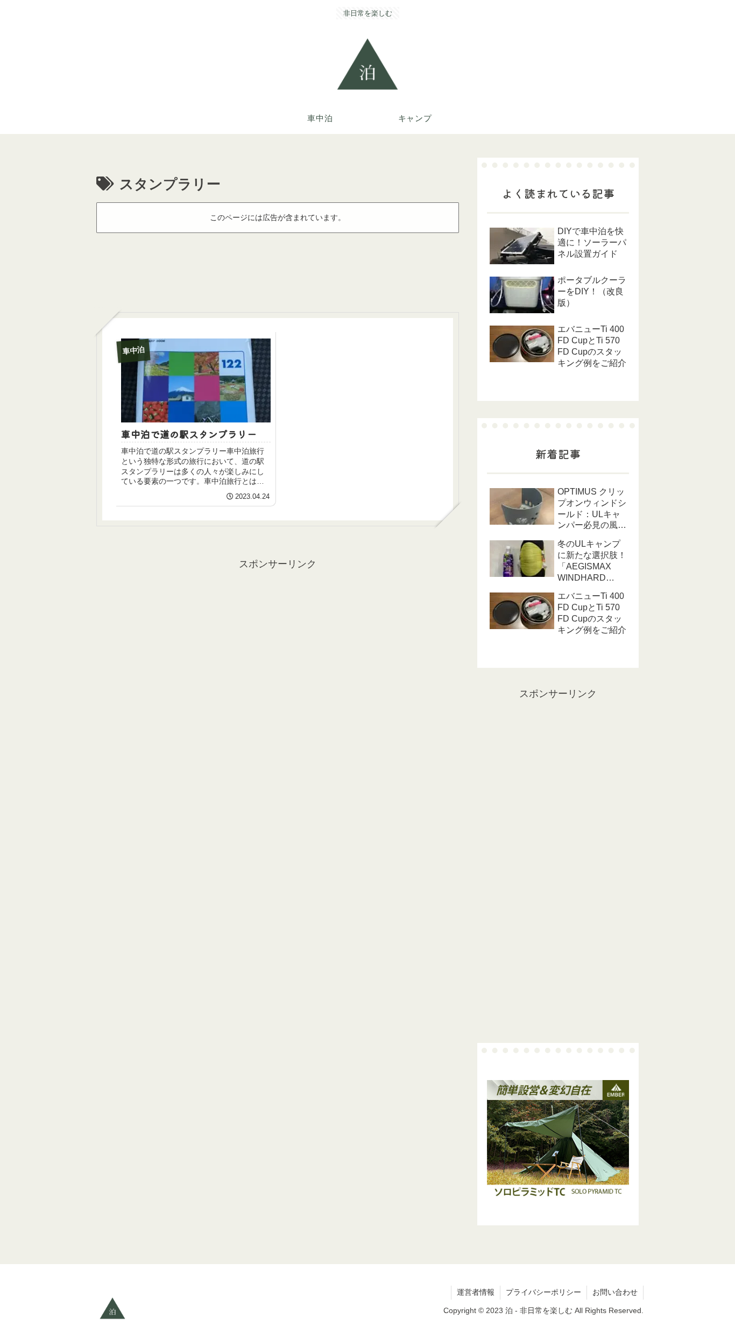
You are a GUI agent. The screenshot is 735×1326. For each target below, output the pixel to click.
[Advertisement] (277, 267)
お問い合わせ (615, 1292)
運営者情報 (475, 1292)
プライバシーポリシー (543, 1292)
